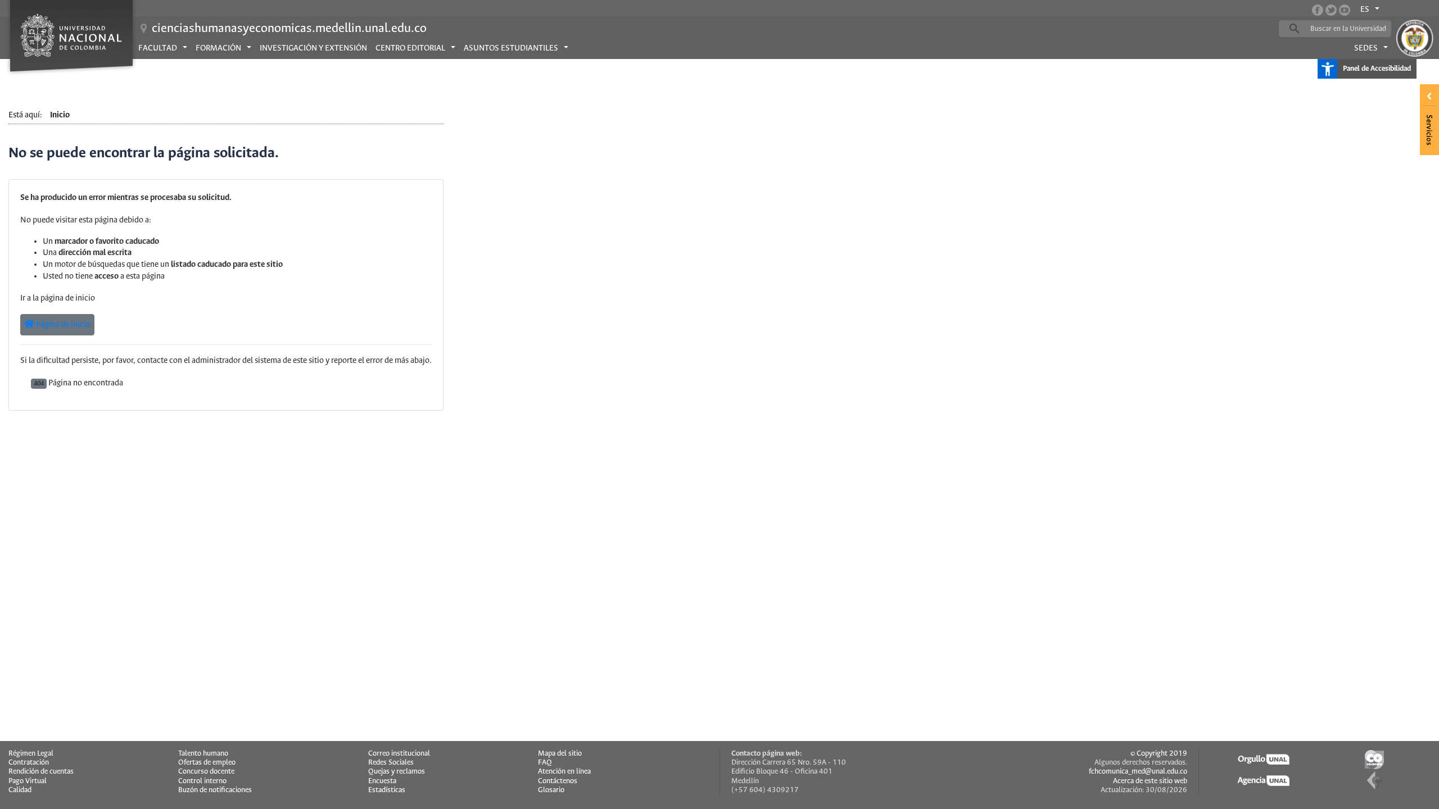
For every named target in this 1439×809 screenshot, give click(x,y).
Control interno (202, 781)
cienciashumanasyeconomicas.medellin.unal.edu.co (289, 28)
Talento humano (203, 753)
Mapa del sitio (560, 753)
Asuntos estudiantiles (511, 48)
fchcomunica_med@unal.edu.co (1138, 771)
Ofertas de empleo (207, 762)
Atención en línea (564, 771)
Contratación (28, 762)
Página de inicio (62, 324)
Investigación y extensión (313, 48)
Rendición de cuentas (41, 771)
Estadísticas (386, 790)
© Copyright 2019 (1158, 753)
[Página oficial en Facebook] (1317, 10)
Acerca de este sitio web (1150, 781)
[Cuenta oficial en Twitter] (1331, 10)
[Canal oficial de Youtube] (1344, 10)
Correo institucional (399, 753)
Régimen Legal (30, 753)
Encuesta (382, 781)
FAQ (545, 762)
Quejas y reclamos (396, 771)
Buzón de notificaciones (215, 790)
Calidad (19, 790)
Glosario (551, 790)
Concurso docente (206, 771)
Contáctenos (557, 781)
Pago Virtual (27, 781)
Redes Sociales (391, 762)
